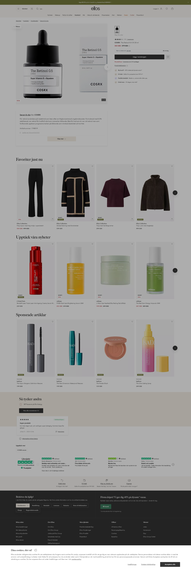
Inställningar (132, 564)
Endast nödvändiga (148, 564)
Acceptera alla (170, 564)
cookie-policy (76, 559)
